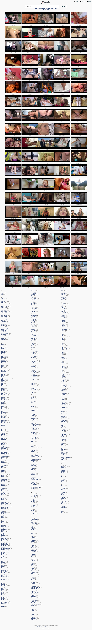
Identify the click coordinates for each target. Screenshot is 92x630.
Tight (62, 435)
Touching (63, 447)
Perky (32, 553)
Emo (2, 563)
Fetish (2, 597)
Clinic (2, 466)
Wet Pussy (63, 494)
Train (62, 450)
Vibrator (63, 476)
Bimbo (2, 384)
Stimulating (63, 380)
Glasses (33, 329)
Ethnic (2, 569)
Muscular (33, 489)
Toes (62, 441)
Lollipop (33, 434)
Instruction (33, 388)
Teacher (63, 416)
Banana (3, 360)
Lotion (32, 439)
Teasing (62, 417)
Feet (2, 594)
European (3, 570)
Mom (32, 477)
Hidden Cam (34, 360)
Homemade (34, 363)
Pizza (32, 563)
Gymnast (33, 344)
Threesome (63, 429)
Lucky (32, 441)
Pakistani (33, 537)
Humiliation (34, 375)
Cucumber (3, 502)
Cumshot (3, 509)
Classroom (3, 463)
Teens (62, 424)
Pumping (33, 595)
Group (32, 343)
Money (32, 478)
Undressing (63, 470)
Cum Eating (4, 504)
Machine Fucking (35, 447)
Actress (3, 298)
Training (63, 449)
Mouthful (33, 484)
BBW (2, 346)
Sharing (62, 322)
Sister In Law (64, 336)
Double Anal (4, 543)
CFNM (3, 430)
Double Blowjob (5, 544)
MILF (32, 445)
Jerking (33, 401)
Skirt (62, 342)
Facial (2, 587)
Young (62, 512)
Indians (33, 383)
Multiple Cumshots (35, 486)
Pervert (33, 554)
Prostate (33, 585)
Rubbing (63, 298)
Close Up (3, 469)
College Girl (4, 479)
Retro (32, 619)
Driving (3, 553)
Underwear (63, 468)
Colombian (3, 481)
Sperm (62, 368)
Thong (62, 427)
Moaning (33, 474)
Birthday (3, 385)
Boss (2, 403)
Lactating (33, 414)
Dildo (2, 531)
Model (32, 475)
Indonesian (33, 384)
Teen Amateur (64, 418)
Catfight (3, 444)
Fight (2, 598)
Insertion (33, 387)
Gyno (32, 347)
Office (32, 517)
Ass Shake (3, 330)
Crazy (2, 494)
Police (32, 567)
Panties (33, 540)
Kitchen (33, 409)
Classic (3, 462)
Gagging (33, 316)
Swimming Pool (64, 404)
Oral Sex (33, 524)
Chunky (3, 461)
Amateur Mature (5, 305)
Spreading (63, 372)
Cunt (2, 513)
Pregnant (33, 576)
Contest (3, 485)
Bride (2, 413)
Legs (32, 423)
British (3, 415)
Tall (62, 412)
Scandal (63, 308)
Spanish (63, 365)
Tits (62, 440)
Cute (2, 516)
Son (62, 361)
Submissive (63, 397)
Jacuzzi (32, 397)
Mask (32, 451)
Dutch (2, 557)
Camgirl (3, 433)
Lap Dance (33, 418)
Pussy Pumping (34, 602)
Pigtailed (33, 560)
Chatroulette (4, 453)
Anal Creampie (4, 314)
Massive (33, 454)
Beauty (3, 370)
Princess (33, 578)
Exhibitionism (4, 574)
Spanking (63, 366)
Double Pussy (4, 549)
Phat (32, 556)
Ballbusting (4, 356)
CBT (2, 429)
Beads (2, 366)
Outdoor (33, 529)
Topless (62, 445)
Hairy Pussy (34, 351)
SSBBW (63, 303)
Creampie (3, 495)
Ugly (62, 465)
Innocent (33, 385)
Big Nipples (4, 379)
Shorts (62, 330)
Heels (32, 357)
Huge (32, 374)
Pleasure (33, 564)
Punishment (34, 597)
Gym (32, 345)
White (62, 498)
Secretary (63, 313)
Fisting (3, 606)
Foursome (33, 303)
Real (32, 615)
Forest (32, 302)
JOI (32, 396)
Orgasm (33, 526)
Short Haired (64, 329)
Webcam (63, 490)
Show (62, 333)
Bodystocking (4, 399)
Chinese (3, 457)
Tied (62, 431)
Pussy (32, 605)
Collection (3, 477)
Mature (33, 460)
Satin (62, 306)
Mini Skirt (33, 470)
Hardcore (33, 356)
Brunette (3, 417)
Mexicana (33, 465)
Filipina (3, 599)
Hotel (32, 369)
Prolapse (33, 582)
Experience (4, 576)
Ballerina (3, 357)
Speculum (63, 367)
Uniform (63, 471)
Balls (2, 358)
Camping (3, 434)
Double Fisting (4, 547)
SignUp (82, 1)
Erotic (2, 566)
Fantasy (3, 590)
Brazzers (3, 410)
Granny (33, 339)
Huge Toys (33, 372)
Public (32, 591)
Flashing (33, 292)
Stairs (62, 377)
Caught (3, 446)
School (62, 311)
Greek (32, 340)
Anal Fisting (4, 315)
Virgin (62, 480)
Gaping (32, 320)
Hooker (33, 366)
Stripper (63, 391)
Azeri (2, 340)
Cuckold (3, 501)
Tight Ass (63, 433)
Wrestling (63, 507)
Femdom (3, 596)
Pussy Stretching (35, 604)
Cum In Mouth (4, 506)
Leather (33, 422)
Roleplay (63, 292)
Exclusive (3, 572)
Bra (2, 411)
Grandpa (33, 338)
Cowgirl (3, 493)
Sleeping (63, 345)
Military (33, 468)
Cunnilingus (4, 512)
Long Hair (33, 438)
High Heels (33, 361)
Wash (62, 487)
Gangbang (33, 319)
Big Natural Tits (5, 378)
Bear (2, 367)
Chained (3, 449)
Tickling (63, 430)
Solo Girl (63, 358)
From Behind (34, 308)
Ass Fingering (4, 328)
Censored (3, 448)
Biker (2, 381)
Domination (4, 539)
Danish (3, 525)
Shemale (63, 326)
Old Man (33, 520)
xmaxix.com (52, 626)
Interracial (33, 389)
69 (2, 294)
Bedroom (3, 371)
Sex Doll (63, 320)
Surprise (63, 400)
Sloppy (62, 347)
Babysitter (3, 349)
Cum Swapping (4, 507)
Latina (32, 420)
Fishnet (3, 605)
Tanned (62, 413)
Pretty (32, 577)
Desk (2, 530)
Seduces (63, 315)
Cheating (3, 454)
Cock (2, 475)
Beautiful (3, 369)
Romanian (63, 293)
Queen (32, 609)
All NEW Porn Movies (51, 8)
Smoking (63, 352)
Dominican (3, 540)
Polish (32, 568)
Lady (32, 416)
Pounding (33, 574)
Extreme (3, 578)
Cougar (3, 490)
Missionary (33, 472)
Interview (33, 390)
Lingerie (33, 432)
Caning (3, 438)
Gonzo (32, 334)
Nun (32, 509)
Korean (33, 410)
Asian (2, 326)
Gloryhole (33, 330)
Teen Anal (63, 420)
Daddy (2, 521)
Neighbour (33, 501)
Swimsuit (63, 406)
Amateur (3, 307)
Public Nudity (34, 588)
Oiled (32, 518)
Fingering (3, 601)
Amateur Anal (4, 303)
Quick (32, 610)
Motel (32, 482)
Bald (2, 353)
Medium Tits (34, 463)
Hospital (33, 367)
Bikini (2, 383)
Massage (33, 452)
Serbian (63, 319)
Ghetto (32, 325)
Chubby (3, 460)
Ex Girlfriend (4, 571)
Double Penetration (6, 548)
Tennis (62, 425)
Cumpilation (4, 508)
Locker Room (34, 433)
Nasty (32, 493)
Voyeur (62, 481)
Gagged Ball (34, 315)
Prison (32, 579)
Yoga (62, 511)
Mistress (33, 473)
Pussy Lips (33, 601)
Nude (32, 506)
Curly (2, 515)
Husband (33, 379)
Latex (32, 419)
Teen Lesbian (64, 421)
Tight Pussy (63, 434)
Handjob (33, 355)
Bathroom (3, 364)
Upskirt (62, 472)
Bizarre (3, 389)
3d (2, 293)
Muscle (33, 488)
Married (33, 450)
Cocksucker (4, 474)
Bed (2, 372)
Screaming (63, 312)
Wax (62, 489)
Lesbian (33, 427)
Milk (32, 469)
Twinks (62, 459)
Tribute (62, 454)
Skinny (62, 340)
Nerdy (32, 502)
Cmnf (2, 472)
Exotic (2, 575)
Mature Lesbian (35, 459)
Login (76, 1)
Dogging (3, 536)
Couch (2, 489)
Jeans (32, 400)
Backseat (3, 351)
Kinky (32, 406)
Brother (3, 416)
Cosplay (3, 488)
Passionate (33, 547)
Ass (2, 335)
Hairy (32, 352)
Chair (2, 451)
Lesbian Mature (35, 424)
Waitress (63, 485)
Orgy (32, 527)
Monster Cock (34, 479)
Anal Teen (3, 317)
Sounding (63, 362)
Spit (62, 370)
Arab (2, 324)
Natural (33, 496)
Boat (2, 398)
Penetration (34, 550)
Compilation (4, 483)
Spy (62, 375)
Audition (3, 337)
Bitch (2, 388)
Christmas (3, 458)
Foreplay (33, 301)
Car (2, 442)
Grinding (33, 342)
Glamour (33, 328)
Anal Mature (4, 316)
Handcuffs (33, 353)
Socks (62, 353)
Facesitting (3, 585)
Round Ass (63, 297)
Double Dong (4, 545)
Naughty (33, 499)
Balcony (3, 352)
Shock (62, 328)
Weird (62, 493)
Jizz (32, 402)
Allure (2, 302)
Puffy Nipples (34, 592)
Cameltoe (3, 431)
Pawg (32, 549)
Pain (32, 536)
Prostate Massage (35, 583)
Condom (3, 484)
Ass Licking (4, 329)
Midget (33, 466)
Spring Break (64, 374)
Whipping (63, 497)
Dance (2, 522)
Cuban (2, 499)
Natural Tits (34, 495)
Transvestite (64, 452)
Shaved (62, 324)
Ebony (2, 561)
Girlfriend (33, 326)
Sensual (63, 317)
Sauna (62, 307)
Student (63, 394)
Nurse (32, 510)
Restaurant (33, 618)
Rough (62, 295)
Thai (62, 426)
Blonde (3, 394)
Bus (2, 424)
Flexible (33, 294)
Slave (62, 344)
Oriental (33, 528)
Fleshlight (33, 293)
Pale (32, 538)
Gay (32, 322)
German (33, 324)
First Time (3, 603)
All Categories (46, 9)
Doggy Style (4, 538)
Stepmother (64, 379)
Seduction (63, 316)
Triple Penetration (65, 457)
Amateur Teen (4, 306)
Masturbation (34, 455)
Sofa (62, 354)
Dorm (2, 542)
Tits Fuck (63, 438)
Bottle (2, 404)
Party (32, 546)
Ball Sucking (4, 355)
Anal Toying (4, 319)
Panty (32, 542)
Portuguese (34, 572)
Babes (2, 348)
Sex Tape (63, 321)
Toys (62, 448)
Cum (2, 511)
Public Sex (33, 590)
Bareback (3, 361)
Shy (62, 334)
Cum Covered (4, 503)
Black (2, 392)
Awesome (3, 339)
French (32, 307)
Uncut (62, 467)
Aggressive (4, 301)
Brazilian (3, 408)
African (3, 299)
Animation (3, 321)
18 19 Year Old (4, 292)
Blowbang (3, 396)
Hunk (32, 378)
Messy (32, 464)
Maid (32, 449)
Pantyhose (33, 541)
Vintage (63, 479)
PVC (32, 535)
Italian (32, 392)
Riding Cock (34, 621)
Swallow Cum (64, 402)
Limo (32, 431)
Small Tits (63, 351)
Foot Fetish (33, 298)
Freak (32, 304)
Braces (3, 407)
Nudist (32, 508)
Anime (2, 322)
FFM (2, 583)
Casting (3, 443)
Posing (32, 573)
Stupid (62, 395)
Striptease (63, 393)
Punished (33, 596)
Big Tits (3, 380)
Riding (62, 290)
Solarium (63, 357)
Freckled (33, 306)
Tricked (62, 456)
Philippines (33, 558)
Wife (62, 502)
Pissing (32, 561)
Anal (2, 320)
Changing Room (5, 452)
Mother (33, 483)
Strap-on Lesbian (65, 386)
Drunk (2, 554)
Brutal (2, 419)
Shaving (63, 325)
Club (2, 471)
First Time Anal (5, 602)
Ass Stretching (4, 331)
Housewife (33, 371)
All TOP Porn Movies (40, 8)
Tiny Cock (63, 436)
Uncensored (64, 466)
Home (32, 365)
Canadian (3, 435)
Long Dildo (33, 437)
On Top (33, 522)
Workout (63, 505)
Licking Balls (34, 428)
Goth (32, 336)
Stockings (63, 381)
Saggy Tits (63, 305)
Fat (2, 593)
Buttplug (3, 425)
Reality (32, 614)
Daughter (3, 527)
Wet (62, 496)
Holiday (33, 362)
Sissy (62, 335)
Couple (3, 492)
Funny (32, 309)
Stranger (63, 385)
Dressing (3, 551)
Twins (62, 461)
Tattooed (63, 415)
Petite (32, 555)
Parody (32, 545)
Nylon (32, 511)
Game (32, 317)
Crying (2, 498)
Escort (2, 567)
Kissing (32, 407)
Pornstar (33, 570)
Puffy (32, 593)
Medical (33, 461)
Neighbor (33, 500)
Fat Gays (3, 592)
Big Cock (3, 375)
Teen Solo (63, 422)
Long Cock (33, 436)
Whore (62, 499)
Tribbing (63, 453)
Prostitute (33, 586)
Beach (2, 365)
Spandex (63, 363)
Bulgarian (3, 421)
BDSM (3, 347)
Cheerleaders (4, 456)
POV (32, 533)
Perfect (33, 551)
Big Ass (3, 374)
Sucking (63, 398)
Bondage (3, 401)
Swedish (63, 403)
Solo (62, 359)
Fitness (33, 290)
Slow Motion (64, 348)
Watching (63, 488)
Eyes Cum (3, 579)
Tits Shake (63, 439)
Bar (2, 362)
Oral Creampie (34, 523)
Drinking (3, 552)
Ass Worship (4, 334)
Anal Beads (4, 312)
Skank (62, 339)
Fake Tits (3, 588)
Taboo (62, 411)
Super (62, 399)
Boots (2, 402)
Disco (2, 534)
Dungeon (3, 556)
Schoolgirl (63, 310)
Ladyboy (33, 415)
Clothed (3, 470)
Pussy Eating (34, 600)
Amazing (3, 308)
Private (33, 581)
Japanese (33, 398)
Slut (62, 349)
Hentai (32, 358)
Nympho (33, 513)
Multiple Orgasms (35, 487)
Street (62, 390)
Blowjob (3, 397)
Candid (3, 437)
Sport (62, 371)
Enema (3, 565)
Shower (63, 331)
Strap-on (63, 388)
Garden (33, 321)
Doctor (3, 535)
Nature (32, 497)
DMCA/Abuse (40, 626)
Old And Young (34, 519)
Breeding (3, 412)
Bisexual (3, 387)
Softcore (63, 356)
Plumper (33, 565)
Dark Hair (3, 526)
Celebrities (4, 447)
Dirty (2, 533)
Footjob (33, 299)
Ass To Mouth (4, 333)
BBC (2, 344)
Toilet (62, 443)
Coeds (2, 476)
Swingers (63, 407)
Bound (3, 406)
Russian (63, 299)
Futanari (33, 311)
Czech (2, 517)
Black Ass (3, 390)
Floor (32, 295)
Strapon (63, 389)
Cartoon (3, 440)
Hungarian (33, 376)
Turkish (62, 458)
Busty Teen (4, 422)
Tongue (62, 444)
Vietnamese (64, 478)
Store (62, 383)
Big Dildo (3, 376)
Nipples (33, 505)
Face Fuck (3, 584)
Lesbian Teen (34, 425)
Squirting (63, 376)
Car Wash (3, 439)
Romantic (63, 294)
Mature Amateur (35, 456)
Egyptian (3, 562)
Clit (2, 467)
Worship (63, 506)
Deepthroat (4, 529)
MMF (32, 446)
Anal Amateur (4, 311)
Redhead (33, 617)
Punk (32, 599)
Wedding (63, 492)
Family (2, 589)
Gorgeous (33, 335)
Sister (62, 338)
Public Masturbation (36, 587)
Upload (89, 1)
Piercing (33, 559)
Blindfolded (4, 393)
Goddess (33, 333)
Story (62, 384)
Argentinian (4, 325)
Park (32, 544)
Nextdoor (33, 504)
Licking (32, 429)
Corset (3, 486)
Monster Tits (34, 481)
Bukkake (3, 420)
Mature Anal (34, 457)
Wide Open (63, 501)
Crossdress (4, 497)
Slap (62, 343)
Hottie (32, 370)
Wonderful (63, 503)
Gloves (32, 331)
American (3, 310)
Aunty (2, 338)
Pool (32, 569)
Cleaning (3, 465)
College (3, 480)
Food (32, 297)
